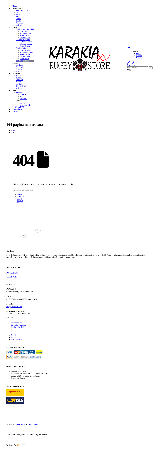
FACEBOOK (11, 277)
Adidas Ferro (25, 31)
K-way (18, 21)
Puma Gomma (25, 46)
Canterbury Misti (26, 52)
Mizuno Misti (25, 57)
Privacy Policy (16, 323)
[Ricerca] (151, 67)
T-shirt (18, 12)
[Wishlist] (132, 62)
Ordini (13, 335)
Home (19, 194)
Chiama (139, 56)
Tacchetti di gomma (23, 40)
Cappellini (19, 80)
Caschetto (19, 65)
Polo (17, 17)
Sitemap (20, 201)
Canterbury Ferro (26, 33)
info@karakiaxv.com (14, 307)
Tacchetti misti (21, 48)
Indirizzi (14, 337)
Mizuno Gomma (26, 44)
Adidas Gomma (26, 42)
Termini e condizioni (18, 325)
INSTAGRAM (12, 273)
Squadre (19, 92)
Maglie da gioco (22, 10)
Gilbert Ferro (25, 35)
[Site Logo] (79, 71)
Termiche (19, 69)
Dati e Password (17, 339)
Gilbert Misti (25, 54)
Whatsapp (140, 58)
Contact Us (21, 203)
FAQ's (19, 199)
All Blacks (24, 94)
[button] (129, 47)
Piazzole (19, 78)
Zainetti (18, 82)
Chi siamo (16, 111)
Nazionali (23, 99)
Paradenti (19, 67)
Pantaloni (19, 23)
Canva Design (33, 424)
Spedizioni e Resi (17, 327)
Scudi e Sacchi (21, 86)
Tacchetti (19, 84)
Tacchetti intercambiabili (25, 29)
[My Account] (128, 62)
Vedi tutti (19, 25)
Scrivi (138, 54)
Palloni (18, 75)
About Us (21, 197)
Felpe (18, 14)
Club (22, 97)
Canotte (18, 19)
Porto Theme (20, 424)
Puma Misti (24, 59)
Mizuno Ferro (25, 38)
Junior (22, 103)
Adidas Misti (25, 50)
